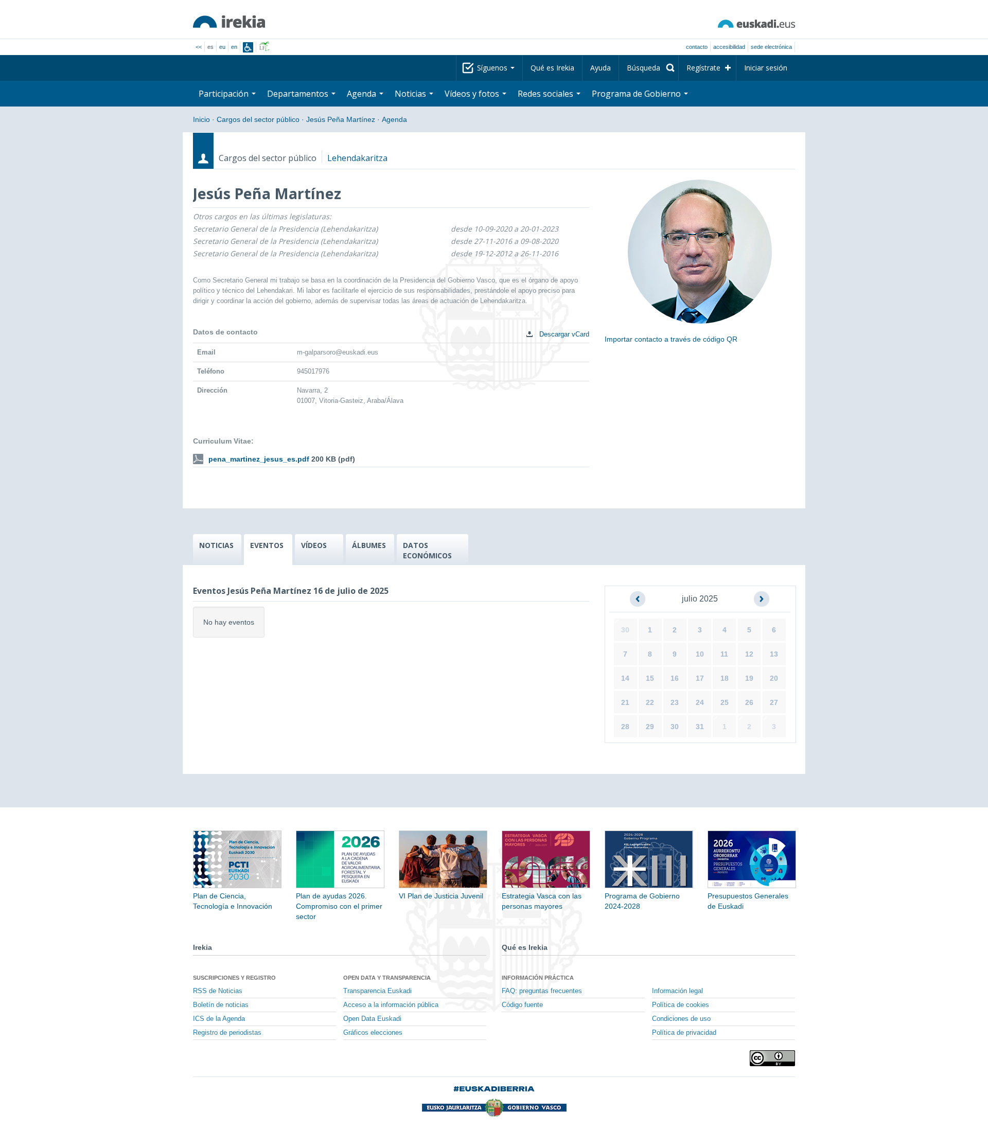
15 (650, 678)
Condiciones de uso (681, 1018)
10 (700, 654)
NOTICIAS (216, 545)
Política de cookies (680, 1005)
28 (625, 726)
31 (700, 726)
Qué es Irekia (552, 68)
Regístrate (703, 68)
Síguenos (493, 68)
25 (724, 702)
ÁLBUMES (369, 545)
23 (675, 702)
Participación (225, 93)
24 (700, 702)
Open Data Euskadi (372, 1018)
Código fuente (522, 1005)
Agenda (362, 93)
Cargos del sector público (258, 119)
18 (724, 678)
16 (675, 678)
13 (774, 654)
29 (650, 726)
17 (700, 678)
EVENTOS (267, 545)
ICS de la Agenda (219, 1018)
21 (625, 702)
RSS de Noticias (217, 991)
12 (749, 654)
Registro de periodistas (227, 1032)
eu (222, 47)
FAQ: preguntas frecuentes (542, 991)
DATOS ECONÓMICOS (427, 550)
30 (625, 630)
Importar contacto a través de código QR (671, 339)
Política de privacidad (684, 1032)
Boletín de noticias (221, 1005)
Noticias (411, 93)
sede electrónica (771, 47)
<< (199, 47)
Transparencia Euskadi (377, 991)
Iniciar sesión (765, 68)
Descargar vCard (563, 334)
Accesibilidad (729, 47)
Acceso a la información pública (390, 1005)
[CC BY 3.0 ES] (772, 1058)
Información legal (677, 991)
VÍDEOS (314, 545)
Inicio (201, 119)
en (234, 47)
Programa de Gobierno (637, 93)
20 (774, 678)
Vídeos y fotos (473, 93)
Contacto (697, 47)
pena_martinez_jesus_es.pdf (258, 459)
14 (625, 678)
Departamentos (298, 93)
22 (650, 702)
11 (724, 654)
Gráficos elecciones (372, 1032)
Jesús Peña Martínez (340, 119)
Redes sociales (546, 93)
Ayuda (600, 68)
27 (774, 702)
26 (749, 702)
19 (749, 678)
